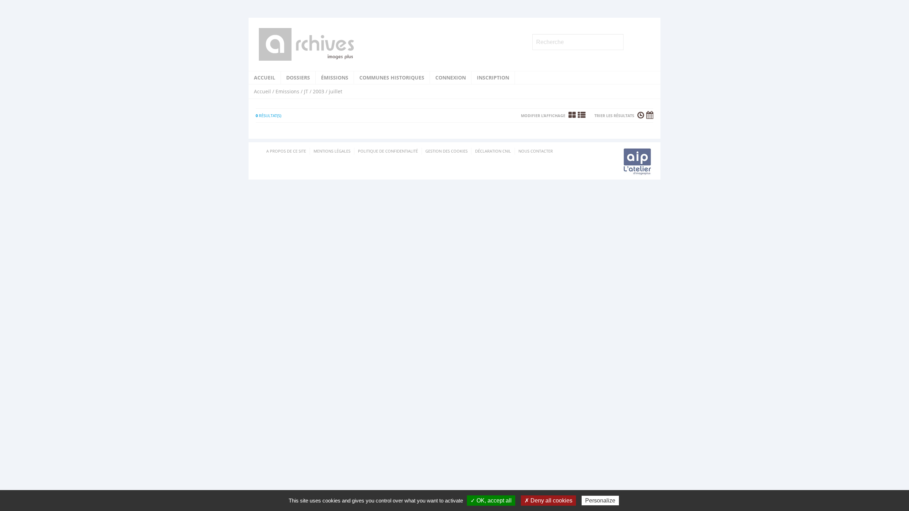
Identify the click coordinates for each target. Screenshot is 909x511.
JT (306, 91)
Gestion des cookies (446, 151)
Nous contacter (535, 151)
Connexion (450, 77)
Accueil (264, 77)
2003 (318, 91)
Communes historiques (391, 77)
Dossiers (298, 77)
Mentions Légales (332, 151)
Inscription (493, 77)
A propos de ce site (286, 151)
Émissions (334, 77)
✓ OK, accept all (491, 501)
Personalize (600, 501)
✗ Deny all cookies (548, 501)
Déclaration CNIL (493, 151)
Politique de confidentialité (388, 151)
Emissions (287, 91)
